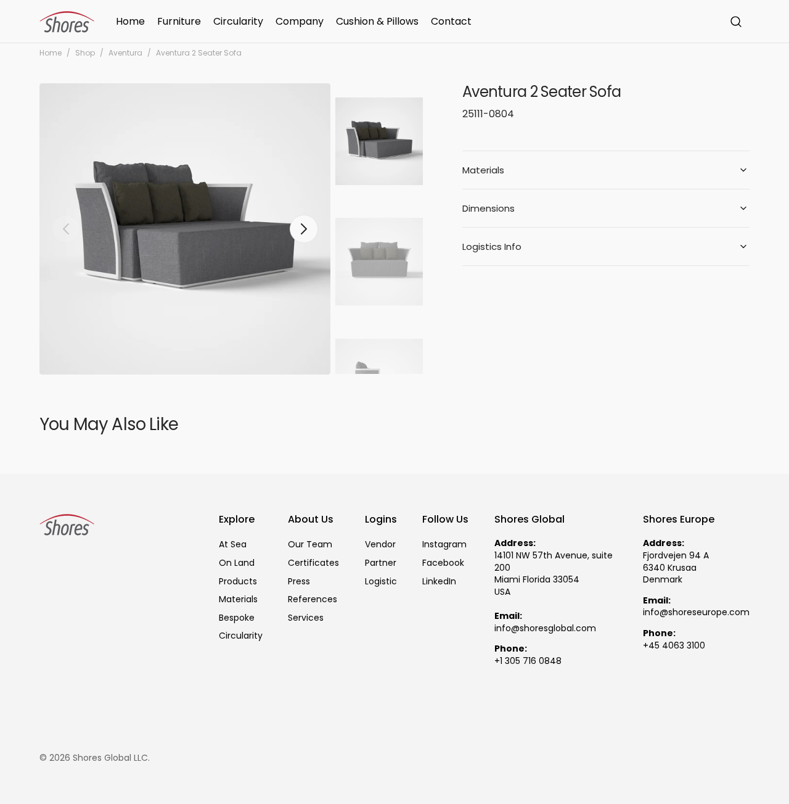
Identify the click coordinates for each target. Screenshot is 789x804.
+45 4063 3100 (674, 646)
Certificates (313, 563)
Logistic (381, 581)
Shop (85, 53)
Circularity (241, 635)
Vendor (380, 544)
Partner (380, 563)
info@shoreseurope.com (696, 612)
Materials (238, 599)
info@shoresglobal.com (545, 628)
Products (238, 581)
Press (299, 581)
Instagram (444, 544)
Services (306, 617)
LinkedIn (439, 581)
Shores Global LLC (110, 758)
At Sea (233, 544)
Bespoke (237, 617)
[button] (736, 21)
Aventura (125, 53)
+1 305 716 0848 (528, 661)
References (312, 599)
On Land (237, 563)
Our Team (310, 544)
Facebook (443, 563)
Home (50, 53)
